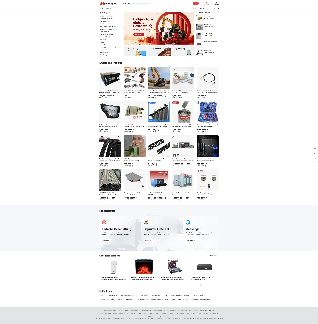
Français (133, 313)
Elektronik (103, 39)
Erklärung (126, 310)
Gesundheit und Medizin (106, 45)
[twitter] (213, 310)
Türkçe (199, 313)
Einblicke (196, 310)
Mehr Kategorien (104, 55)
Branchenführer (203, 310)
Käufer (192, 8)
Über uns (120, 310)
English (109, 313)
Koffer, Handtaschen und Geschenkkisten (111, 26)
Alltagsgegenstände (105, 52)
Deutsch (144, 313)
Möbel (102, 42)
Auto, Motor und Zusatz (106, 24)
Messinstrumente (105, 50)
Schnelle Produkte (173, 310)
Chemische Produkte (106, 29)
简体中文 (115, 313)
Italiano (157, 313)
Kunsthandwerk (104, 21)
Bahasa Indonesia (214, 313)
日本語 (127, 313)
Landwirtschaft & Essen (106, 16)
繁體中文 (121, 313)
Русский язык (164, 313)
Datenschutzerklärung (146, 310)
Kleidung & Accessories (106, 18)
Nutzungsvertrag (135, 310)
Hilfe (201, 8)
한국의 (171, 313)
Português (151, 313)
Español (139, 313)
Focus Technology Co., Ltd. (158, 316)
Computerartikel (104, 31)
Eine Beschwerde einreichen (110, 310)
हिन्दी (188, 313)
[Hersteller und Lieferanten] (108, 3)
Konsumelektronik (105, 37)
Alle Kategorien (105, 8)
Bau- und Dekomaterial (106, 34)
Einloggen (216, 4)
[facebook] (210, 310)
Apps (207, 8)
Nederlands (182, 313)
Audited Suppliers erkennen (186, 310)
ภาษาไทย (193, 313)
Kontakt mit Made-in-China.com (160, 310)
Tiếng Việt (205, 313)
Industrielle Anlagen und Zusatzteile (110, 47)
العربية (176, 313)
